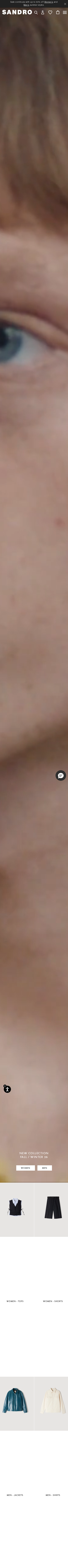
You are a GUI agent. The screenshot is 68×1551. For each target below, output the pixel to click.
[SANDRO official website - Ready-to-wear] (17, 11)
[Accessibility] (7, 1089)
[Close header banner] (65, 4)
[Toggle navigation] (65, 12)
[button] (43, 12)
